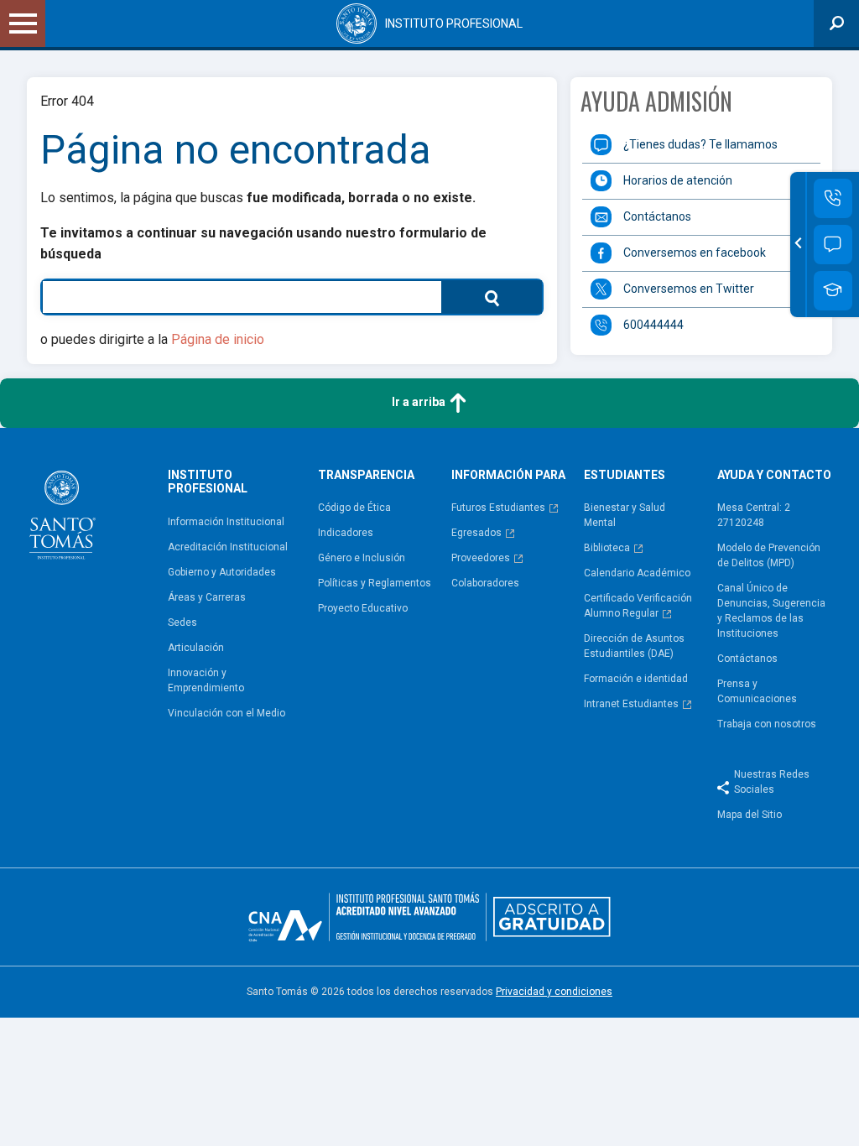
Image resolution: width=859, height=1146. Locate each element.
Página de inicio (217, 339)
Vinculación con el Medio (226, 713)
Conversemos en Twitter (688, 288)
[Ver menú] (22, 23)
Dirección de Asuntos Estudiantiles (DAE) (634, 646)
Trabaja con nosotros (766, 724)
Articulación (196, 648)
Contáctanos (657, 216)
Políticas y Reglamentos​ (374, 583)
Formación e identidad (636, 679)
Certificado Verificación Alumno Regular (638, 605)
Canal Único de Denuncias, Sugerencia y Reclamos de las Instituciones (771, 610)
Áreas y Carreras (207, 597)
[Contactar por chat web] (833, 244)
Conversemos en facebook (694, 252)
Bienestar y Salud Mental (624, 515)
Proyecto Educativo (363, 608)
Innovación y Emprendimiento (206, 680)
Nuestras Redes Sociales (772, 781)
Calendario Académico (637, 573)
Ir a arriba (420, 402)
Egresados (476, 533)
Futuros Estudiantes (498, 507)
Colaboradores (485, 583)
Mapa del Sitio (749, 814)
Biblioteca (607, 548)
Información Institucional (226, 522)
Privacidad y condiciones (554, 992)
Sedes (182, 622)
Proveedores (480, 558)
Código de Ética (354, 507)
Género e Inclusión (361, 558)
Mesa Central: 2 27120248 (753, 515)
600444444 (653, 324)
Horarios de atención (677, 180)
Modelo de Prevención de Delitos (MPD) (768, 555)
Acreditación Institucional (228, 547)
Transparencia (366, 475)
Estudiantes (624, 475)
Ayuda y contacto (774, 475)
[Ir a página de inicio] (90, 515)
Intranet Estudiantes (631, 704)
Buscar (475, 296)
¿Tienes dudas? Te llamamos (700, 144)
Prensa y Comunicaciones (757, 691)
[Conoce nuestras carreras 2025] (833, 290)
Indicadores (345, 533)
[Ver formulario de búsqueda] (836, 23)
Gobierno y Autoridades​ (222, 572)
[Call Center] (833, 198)
